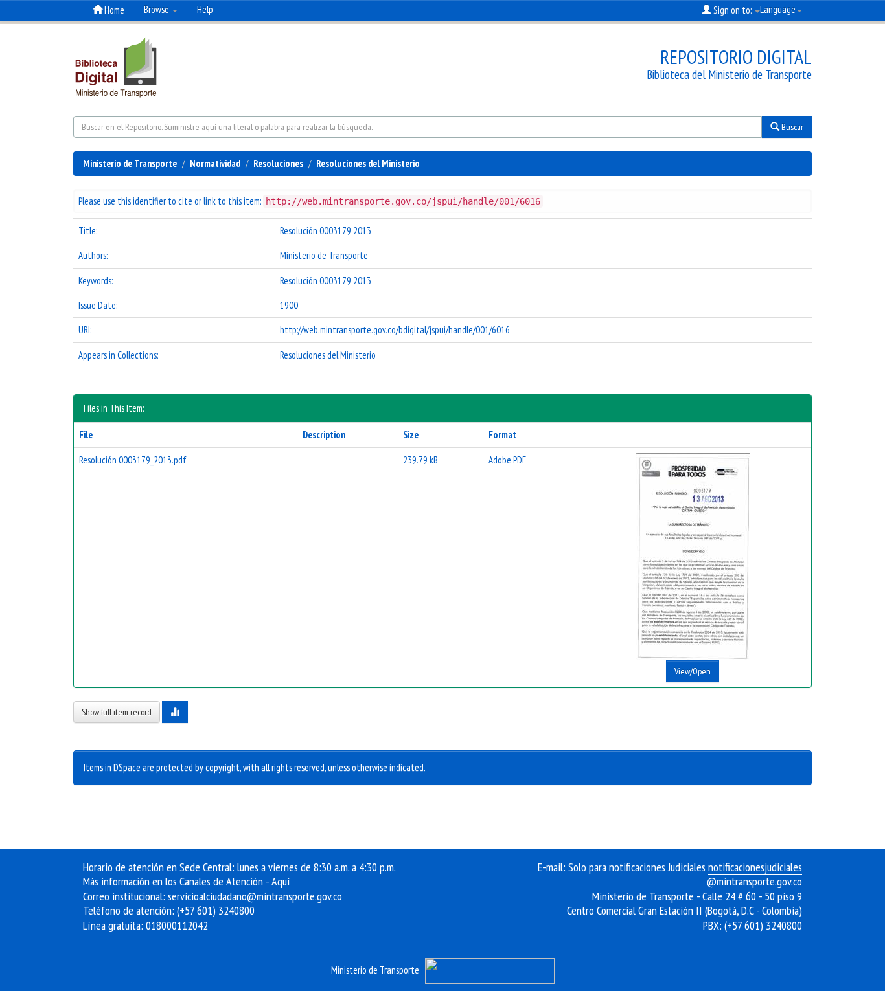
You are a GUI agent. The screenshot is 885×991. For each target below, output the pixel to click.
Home (113, 10)
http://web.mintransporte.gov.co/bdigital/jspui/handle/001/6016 (395, 330)
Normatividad (215, 163)
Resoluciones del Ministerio (368, 163)
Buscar (791, 127)
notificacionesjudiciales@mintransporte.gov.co (754, 874)
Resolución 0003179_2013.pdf (133, 460)
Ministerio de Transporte (130, 163)
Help (205, 9)
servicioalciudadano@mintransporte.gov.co (255, 896)
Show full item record (117, 712)
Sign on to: (732, 10)
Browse (157, 9)
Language (778, 9)
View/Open (692, 671)
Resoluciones (278, 163)
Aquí (280, 881)
